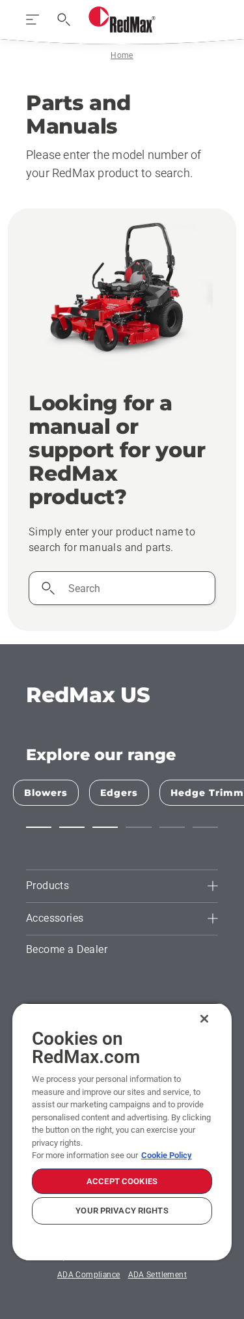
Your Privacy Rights (121, 1210)
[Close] (204, 1019)
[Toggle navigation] (32, 20)
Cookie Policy (166, 1155)
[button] (38, 827)
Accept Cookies (122, 1181)
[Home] (122, 19)
